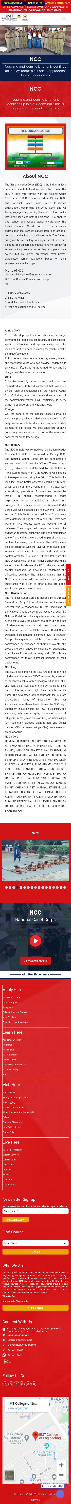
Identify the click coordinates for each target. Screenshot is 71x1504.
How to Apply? (10, 1002)
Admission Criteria (11, 997)
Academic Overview (12, 1040)
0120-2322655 (14, 1345)
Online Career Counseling (17, 7)
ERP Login (29, 10)
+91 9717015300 (15, 1350)
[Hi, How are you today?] (60, 1494)
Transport (7, 1179)
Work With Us (42, 10)
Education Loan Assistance (16, 1022)
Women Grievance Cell (13, 1107)
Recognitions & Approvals (15, 1097)
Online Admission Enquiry (15, 1012)
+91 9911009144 (15, 1355)
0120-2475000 (29, 1345)
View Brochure (9, 1017)
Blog (19, 10)
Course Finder (9, 1059)
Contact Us (56, 10)
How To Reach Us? (12, 1127)
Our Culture (8, 1164)
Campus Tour (9, 1184)
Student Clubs (9, 1159)
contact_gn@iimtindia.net (19, 1340)
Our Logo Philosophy (13, 1122)
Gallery (6, 1117)
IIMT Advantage (40, 7)
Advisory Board (58, 7)
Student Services (11, 1155)
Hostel (6, 1174)
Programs (7, 1045)
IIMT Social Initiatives (12, 1150)
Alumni (12, 10)
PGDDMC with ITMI (13, 3)
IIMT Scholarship (10, 1069)
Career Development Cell (14, 1064)
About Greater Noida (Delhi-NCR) (18, 1112)
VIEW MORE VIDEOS (35, 960)
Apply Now (8, 1007)
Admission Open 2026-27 (57, 3)
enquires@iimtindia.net (18, 1335)
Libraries (7, 1169)
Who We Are (9, 1092)
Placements (8, 1050)
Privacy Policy (9, 1132)
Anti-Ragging (9, 1102)
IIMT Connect (35, 3)
